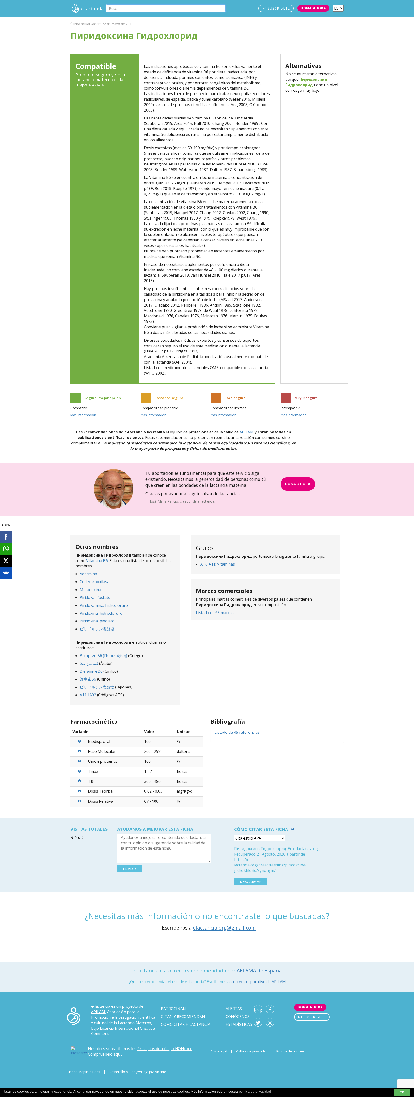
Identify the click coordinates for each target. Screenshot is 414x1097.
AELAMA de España (259, 970)
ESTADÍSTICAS (239, 1024)
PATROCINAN (173, 1008)
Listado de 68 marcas (215, 612)
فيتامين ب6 (89, 663)
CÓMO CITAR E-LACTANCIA (185, 1024)
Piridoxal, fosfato (95, 597)
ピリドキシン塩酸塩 (97, 628)
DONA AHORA (297, 484)
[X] (6, 561)
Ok (402, 1092)
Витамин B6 (91, 671)
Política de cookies (290, 1051)
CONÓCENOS (238, 1016)
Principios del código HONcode (164, 1048)
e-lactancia (100, 1006)
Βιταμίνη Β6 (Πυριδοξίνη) (103, 655)
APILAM (247, 432)
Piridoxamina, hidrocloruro (104, 605)
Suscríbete (278, 8)
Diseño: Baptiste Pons (83, 1071)
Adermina (88, 573)
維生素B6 (88, 679)
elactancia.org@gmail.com (224, 927)
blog (258, 1009)
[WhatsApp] (6, 549)
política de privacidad (255, 1091)
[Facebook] (6, 537)
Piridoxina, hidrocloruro (101, 613)
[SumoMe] (6, 573)
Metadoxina (90, 589)
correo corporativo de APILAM (258, 981)
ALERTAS (234, 1008)
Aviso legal (219, 1051)
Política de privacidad (252, 1051)
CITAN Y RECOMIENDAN (183, 1016)
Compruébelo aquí (104, 1054)
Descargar (251, 881)
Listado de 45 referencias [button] (236, 732)
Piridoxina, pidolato (97, 621)
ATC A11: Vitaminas (217, 564)
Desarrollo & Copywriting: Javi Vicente (137, 1071)
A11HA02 (88, 695)
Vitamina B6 (97, 560)
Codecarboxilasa (94, 581)
